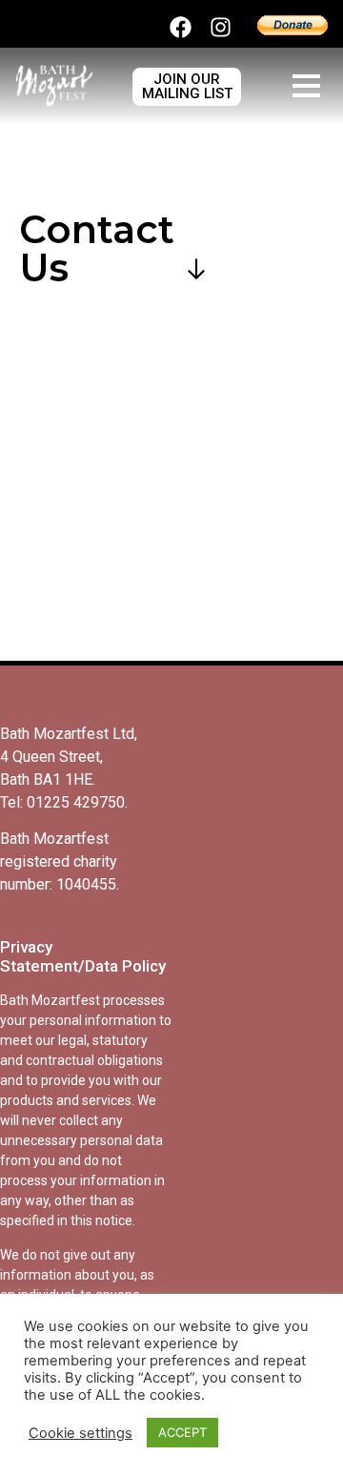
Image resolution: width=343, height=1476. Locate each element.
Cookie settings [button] (80, 1433)
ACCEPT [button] (182, 1432)
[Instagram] (220, 27)
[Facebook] (180, 27)
